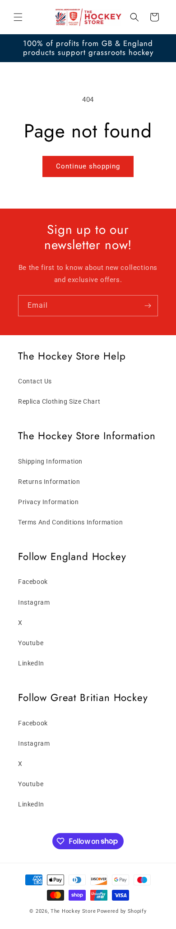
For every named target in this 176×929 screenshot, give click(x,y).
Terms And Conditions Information (70, 522)
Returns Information (49, 481)
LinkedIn (31, 663)
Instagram (34, 602)
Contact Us (35, 381)
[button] (18, 17)
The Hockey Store (73, 911)
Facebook (33, 581)
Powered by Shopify (122, 911)
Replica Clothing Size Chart (59, 401)
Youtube (30, 643)
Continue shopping (88, 166)
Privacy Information (48, 501)
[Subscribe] (147, 305)
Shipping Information (50, 461)
